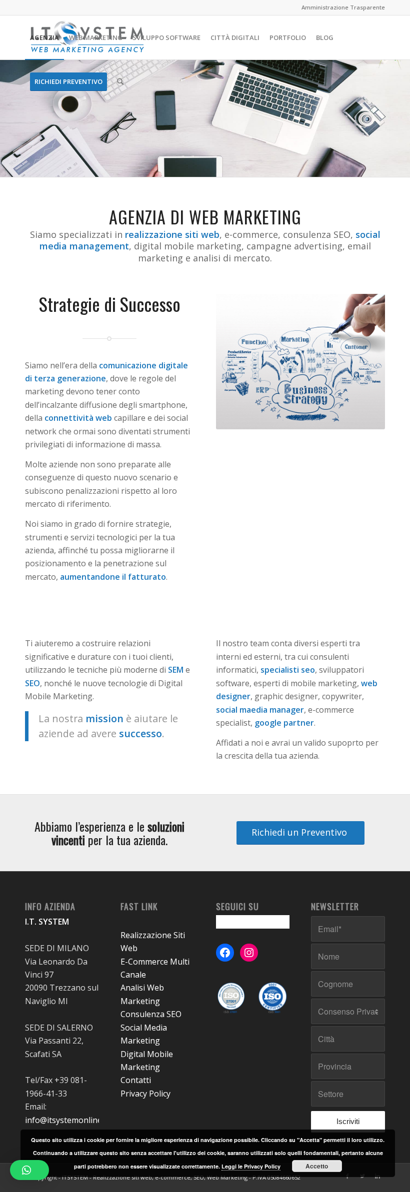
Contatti (135, 1080)
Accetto (317, 1166)
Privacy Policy (145, 1093)
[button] (29, 1170)
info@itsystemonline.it (66, 1120)
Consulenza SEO (151, 1014)
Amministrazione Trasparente (343, 7)
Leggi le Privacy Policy (251, 1166)
